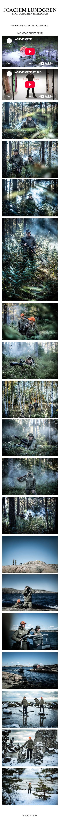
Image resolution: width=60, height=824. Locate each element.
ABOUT (23, 25)
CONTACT (34, 25)
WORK (14, 25)
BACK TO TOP (30, 815)
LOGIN (44, 25)
